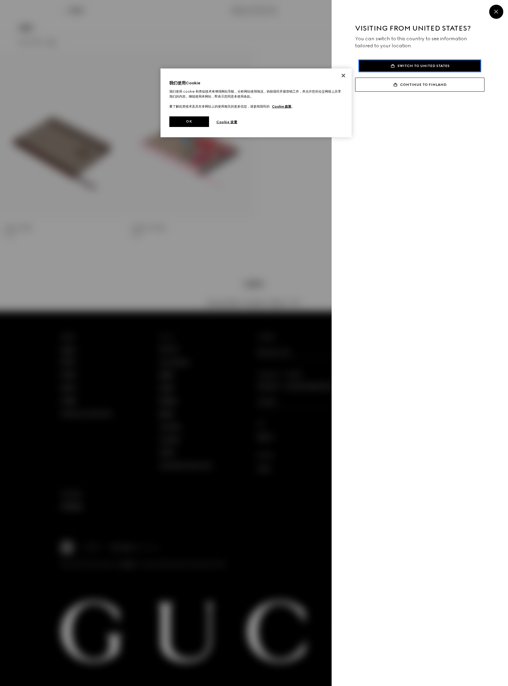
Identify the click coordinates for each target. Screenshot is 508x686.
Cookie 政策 (281, 106)
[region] (256, 102)
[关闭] (343, 75)
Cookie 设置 (226, 122)
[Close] (496, 12)
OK (189, 121)
